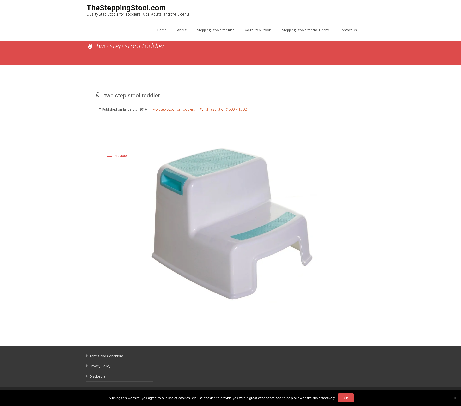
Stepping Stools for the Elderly (305, 30)
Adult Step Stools (258, 30)
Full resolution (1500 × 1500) (225, 109)
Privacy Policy (99, 366)
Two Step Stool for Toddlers (173, 109)
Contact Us (348, 30)
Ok (346, 398)
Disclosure (97, 376)
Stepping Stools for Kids (215, 30)
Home (162, 30)
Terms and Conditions (106, 356)
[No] (455, 397)
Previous (117, 155)
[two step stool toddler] (230, 222)
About (182, 30)
